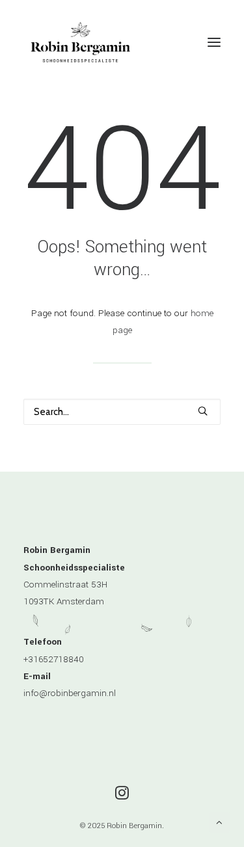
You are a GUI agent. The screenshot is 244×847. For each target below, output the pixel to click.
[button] (214, 42)
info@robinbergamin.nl (69, 693)
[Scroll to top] (219, 822)
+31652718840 (53, 659)
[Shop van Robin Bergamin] (80, 42)
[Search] (122, 412)
